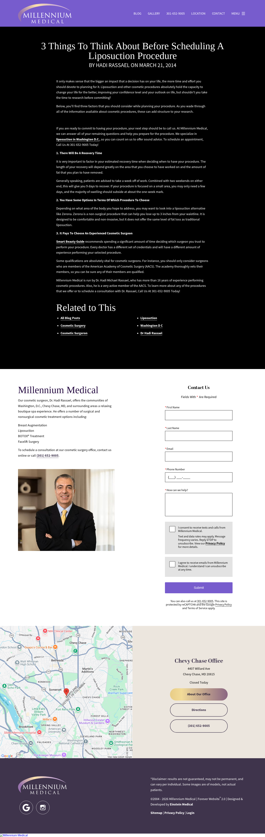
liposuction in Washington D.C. (78, 139)
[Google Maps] (26, 807)
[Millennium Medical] (132, 835)
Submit (199, 587)
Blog (137, 14)
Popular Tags (108, 348)
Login (190, 813)
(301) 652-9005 (48, 455)
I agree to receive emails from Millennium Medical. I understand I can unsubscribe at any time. (203, 566)
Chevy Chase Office (199, 661)
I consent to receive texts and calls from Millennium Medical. (201, 537)
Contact (218, 14)
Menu (235, 14)
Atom (154, 348)
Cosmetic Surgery (73, 325)
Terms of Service (197, 608)
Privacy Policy (215, 543)
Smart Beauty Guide (70, 241)
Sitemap (156, 813)
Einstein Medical (181, 804)
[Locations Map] (66, 692)
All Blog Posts (70, 318)
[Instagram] (43, 807)
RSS (163, 348)
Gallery (154, 14)
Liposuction (148, 318)
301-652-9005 (175, 14)
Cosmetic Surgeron (74, 333)
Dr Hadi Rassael (151, 333)
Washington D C (151, 325)
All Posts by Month (133, 348)
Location (198, 14)
